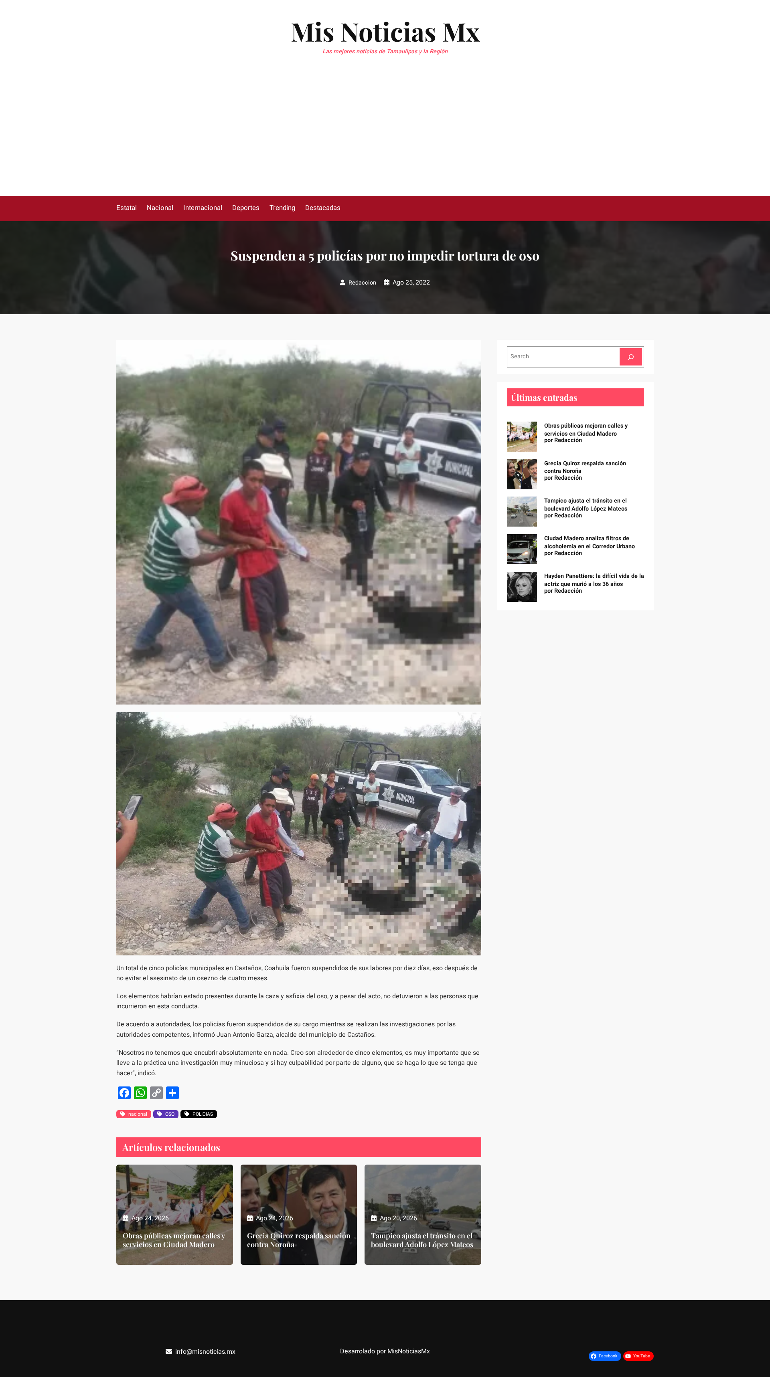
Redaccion (362, 283)
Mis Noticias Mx (385, 31)
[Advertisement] (385, 136)
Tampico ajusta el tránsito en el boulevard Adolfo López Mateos (422, 1240)
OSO (169, 1114)
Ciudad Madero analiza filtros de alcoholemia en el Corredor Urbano (589, 542)
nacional (137, 1114)
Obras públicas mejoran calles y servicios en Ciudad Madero (174, 1240)
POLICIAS (202, 1114)
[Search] (631, 356)
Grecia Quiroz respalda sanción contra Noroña (299, 1240)
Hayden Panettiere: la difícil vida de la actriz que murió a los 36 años (594, 580)
